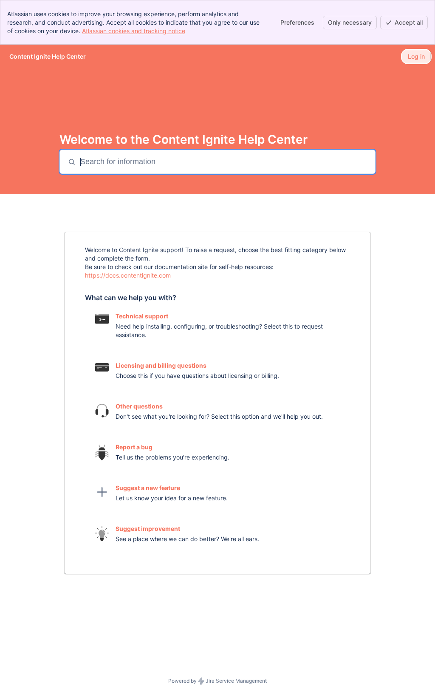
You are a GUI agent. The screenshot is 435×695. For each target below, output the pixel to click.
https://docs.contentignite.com (128, 275)
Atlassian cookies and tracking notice (133, 30)
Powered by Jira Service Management (217, 681)
